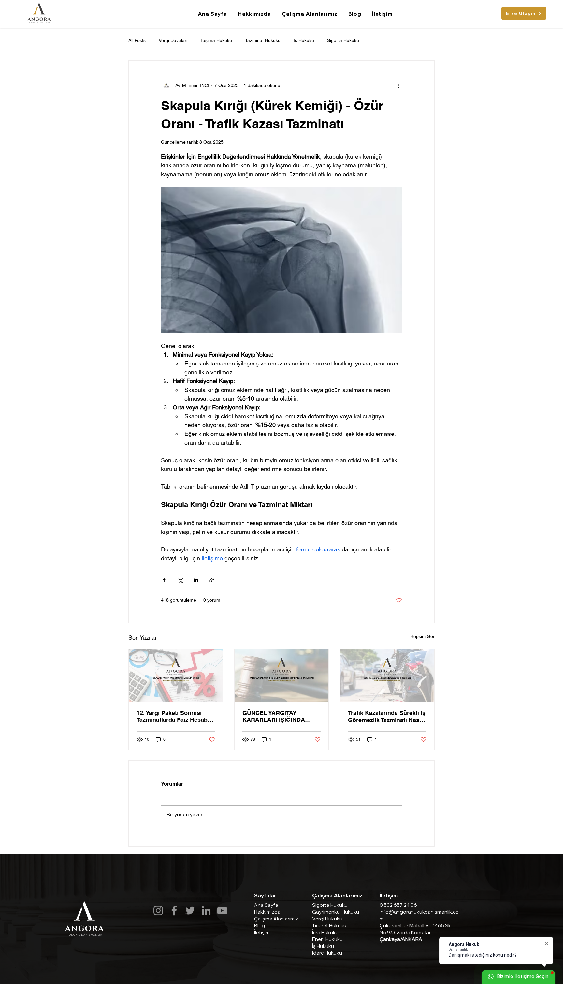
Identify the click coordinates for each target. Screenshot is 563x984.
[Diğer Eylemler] (398, 85)
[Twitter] (190, 910)
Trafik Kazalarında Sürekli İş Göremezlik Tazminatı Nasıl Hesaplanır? (387, 716)
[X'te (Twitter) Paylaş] (180, 580)
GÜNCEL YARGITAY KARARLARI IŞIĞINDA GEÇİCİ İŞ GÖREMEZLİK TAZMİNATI (276, 716)
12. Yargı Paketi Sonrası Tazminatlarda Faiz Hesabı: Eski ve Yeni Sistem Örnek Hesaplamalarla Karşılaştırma (174, 716)
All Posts (137, 40)
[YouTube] (222, 910)
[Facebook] (174, 910)
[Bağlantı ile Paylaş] (212, 580)
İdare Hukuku (327, 953)
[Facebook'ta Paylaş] (164, 580)
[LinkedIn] (206, 910)
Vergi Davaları (173, 40)
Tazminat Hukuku (263, 40)
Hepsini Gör (422, 636)
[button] (309, 13)
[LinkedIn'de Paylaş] (196, 580)
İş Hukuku (304, 40)
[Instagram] (158, 910)
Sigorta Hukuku (343, 40)
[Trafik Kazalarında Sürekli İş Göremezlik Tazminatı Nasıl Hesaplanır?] (387, 675)
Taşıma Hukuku (216, 40)
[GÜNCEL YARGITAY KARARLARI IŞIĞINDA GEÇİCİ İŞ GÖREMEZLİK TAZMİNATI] (282, 675)
